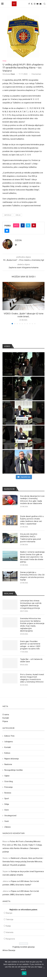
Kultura (7, 753)
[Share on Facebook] (23, 225)
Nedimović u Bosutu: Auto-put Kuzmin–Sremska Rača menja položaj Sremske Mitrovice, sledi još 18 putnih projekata (23, 861)
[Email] (40, 3)
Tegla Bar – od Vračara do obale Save (31, 660)
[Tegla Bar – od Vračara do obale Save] (10, 663)
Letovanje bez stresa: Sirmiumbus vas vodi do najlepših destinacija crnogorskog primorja (30, 604)
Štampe (9, 913)
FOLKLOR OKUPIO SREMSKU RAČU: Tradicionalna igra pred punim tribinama (30, 538)
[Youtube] (37, 3)
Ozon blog (8, 781)
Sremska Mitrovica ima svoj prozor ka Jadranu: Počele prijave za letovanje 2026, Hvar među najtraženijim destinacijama (32, 624)
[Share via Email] (7, 231)
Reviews (7, 793)
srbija (18, 215)
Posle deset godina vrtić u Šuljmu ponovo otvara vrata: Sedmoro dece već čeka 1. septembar (32, 520)
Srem (6, 810)
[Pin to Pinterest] (33, 225)
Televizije (9, 919)
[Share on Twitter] (28, 225)
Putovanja (8, 787)
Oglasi (6, 776)
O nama (6, 714)
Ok (24, 973)
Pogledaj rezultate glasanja (24, 947)
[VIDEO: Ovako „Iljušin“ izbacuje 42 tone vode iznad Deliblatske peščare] (23, 296)
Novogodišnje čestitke (13, 770)
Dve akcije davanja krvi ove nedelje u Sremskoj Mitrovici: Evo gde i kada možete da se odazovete (32, 500)
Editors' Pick (9, 736)
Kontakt (6, 718)
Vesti (6, 821)
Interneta (9, 932)
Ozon (13, 74)
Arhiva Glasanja (9, 950)
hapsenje (7, 215)
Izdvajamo (8, 741)
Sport (6, 798)
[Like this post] (17, 225)
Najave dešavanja (11, 759)
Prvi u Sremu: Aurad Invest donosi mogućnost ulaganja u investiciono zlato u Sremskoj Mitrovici (32, 678)
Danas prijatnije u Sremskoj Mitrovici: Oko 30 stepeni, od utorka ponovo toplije (32, 576)
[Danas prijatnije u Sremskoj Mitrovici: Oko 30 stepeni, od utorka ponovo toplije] (10, 576)
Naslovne (8, 764)
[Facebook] (29, 3)
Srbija (6, 804)
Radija (8, 926)
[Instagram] (34, 3)
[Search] (44, 3)
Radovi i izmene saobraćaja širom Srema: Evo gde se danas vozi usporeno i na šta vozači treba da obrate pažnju (32, 557)
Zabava (7, 827)
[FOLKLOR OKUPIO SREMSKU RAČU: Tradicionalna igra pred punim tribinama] (10, 538)
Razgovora (10, 939)
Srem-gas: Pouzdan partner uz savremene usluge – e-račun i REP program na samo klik (30, 645)
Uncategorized (10, 815)
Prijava (5, 721)
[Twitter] (32, 3)
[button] (5, 303)
